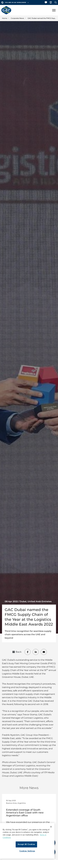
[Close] (51, 827)
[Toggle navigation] (54, 10)
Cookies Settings (27, 851)
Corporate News (17, 18)
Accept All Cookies (26, 844)
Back (18, 652)
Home (4, 18)
